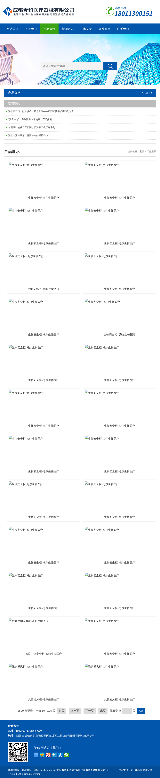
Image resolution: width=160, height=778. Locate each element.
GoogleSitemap (32, 774)
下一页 (89, 710)
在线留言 (104, 29)
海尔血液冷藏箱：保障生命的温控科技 (28, 135)
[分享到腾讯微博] (54, 755)
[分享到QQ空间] (42, 755)
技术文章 (86, 29)
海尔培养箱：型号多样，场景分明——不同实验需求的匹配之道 (41, 111)
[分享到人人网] (60, 755)
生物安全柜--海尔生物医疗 (44, 288)
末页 (103, 710)
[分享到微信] (66, 755)
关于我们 (31, 29)
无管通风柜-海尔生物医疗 (43, 699)
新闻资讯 (68, 29)
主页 (142, 151)
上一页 (75, 710)
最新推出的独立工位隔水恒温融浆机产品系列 (31, 127)
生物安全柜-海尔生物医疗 (43, 197)
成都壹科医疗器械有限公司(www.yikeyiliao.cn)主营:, (54, 770)
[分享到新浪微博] (48, 755)
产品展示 (49, 29)
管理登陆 (147, 770)
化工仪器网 (136, 770)
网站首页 (12, 29)
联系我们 (123, 29)
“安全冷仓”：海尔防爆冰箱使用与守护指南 (30, 119)
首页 (61, 710)
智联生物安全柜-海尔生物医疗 (43, 653)
